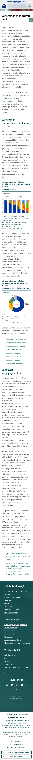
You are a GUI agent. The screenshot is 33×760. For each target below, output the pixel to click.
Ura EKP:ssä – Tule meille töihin (16, 591)
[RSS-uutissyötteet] (17, 689)
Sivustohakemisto (11, 672)
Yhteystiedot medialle (12, 610)
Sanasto (7, 594)
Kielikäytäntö (9, 634)
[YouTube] (22, 685)
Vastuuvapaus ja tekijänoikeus (15, 625)
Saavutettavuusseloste (12, 640)
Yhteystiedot (9, 600)
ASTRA (6, 658)
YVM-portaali (9, 664)
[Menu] (29, 6)
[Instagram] (17, 685)
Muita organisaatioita (12, 597)
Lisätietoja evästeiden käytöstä (17, 747)
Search (23, 5)
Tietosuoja (8, 637)
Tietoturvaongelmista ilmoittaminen (17, 643)
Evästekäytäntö (9, 631)
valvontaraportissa (9, 101)
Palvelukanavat (9, 655)
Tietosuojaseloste (10, 628)
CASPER (7, 661)
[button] (29, 2)
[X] (7, 685)
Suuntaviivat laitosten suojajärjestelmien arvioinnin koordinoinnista (18, 556)
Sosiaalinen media (11, 613)
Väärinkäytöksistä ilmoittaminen (16, 667)
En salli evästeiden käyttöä (18, 756)
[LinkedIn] (12, 685)
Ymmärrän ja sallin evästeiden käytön (18, 752)
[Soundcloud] (26, 685)
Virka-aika (8, 606)
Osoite (6, 603)
